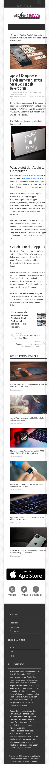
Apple (22, 35)
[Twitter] (27, 6)
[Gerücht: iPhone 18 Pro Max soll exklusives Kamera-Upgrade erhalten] (28, 537)
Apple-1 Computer (32, 178)
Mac (40, 96)
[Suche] (39, 2)
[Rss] (18, 6)
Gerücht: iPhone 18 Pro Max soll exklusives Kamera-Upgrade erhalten (28, 552)
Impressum (14, 627)
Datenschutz (15, 631)
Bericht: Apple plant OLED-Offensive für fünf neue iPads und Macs (28, 386)
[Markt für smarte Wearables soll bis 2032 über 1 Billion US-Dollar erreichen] (28, 437)
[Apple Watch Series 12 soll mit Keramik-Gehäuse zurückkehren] (28, 471)
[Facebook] (24, 6)
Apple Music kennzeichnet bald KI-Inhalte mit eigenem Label (27, 419)
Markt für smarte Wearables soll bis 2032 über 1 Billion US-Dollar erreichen (27, 452)
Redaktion (14, 623)
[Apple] (30, 6)
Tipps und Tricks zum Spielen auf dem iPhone (27, 335)
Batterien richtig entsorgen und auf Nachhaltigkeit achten (29, 344)
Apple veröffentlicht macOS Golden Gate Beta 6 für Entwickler (27, 518)
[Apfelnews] (26, 15)
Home (15, 35)
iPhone (12, 656)
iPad (11, 651)
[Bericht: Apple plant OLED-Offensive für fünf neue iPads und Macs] (28, 371)
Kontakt (13, 618)
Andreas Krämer (28, 92)
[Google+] (21, 6)
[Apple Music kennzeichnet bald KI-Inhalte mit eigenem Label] (28, 404)
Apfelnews (14, 614)
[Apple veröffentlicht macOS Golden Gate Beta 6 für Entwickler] (28, 504)
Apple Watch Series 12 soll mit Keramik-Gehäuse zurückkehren (26, 485)
